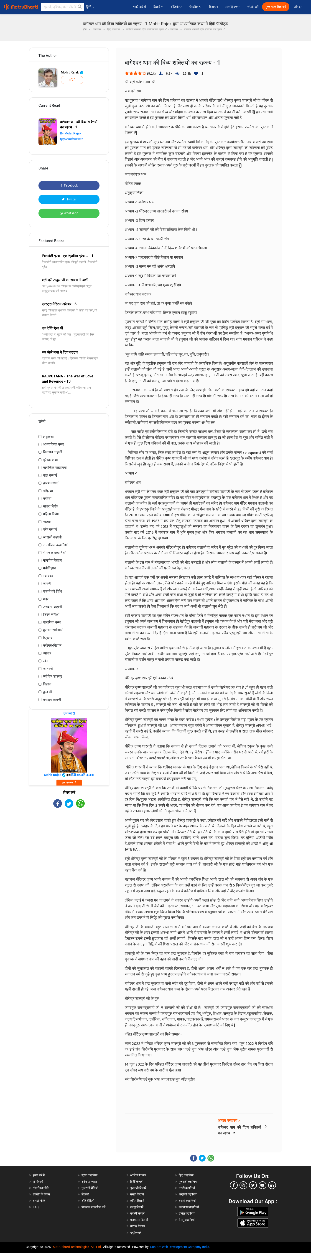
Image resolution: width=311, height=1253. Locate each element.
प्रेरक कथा (50, 460)
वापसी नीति (39, 1200)
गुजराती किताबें (138, 1188)
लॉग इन (298, 7)
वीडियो (175, 6)
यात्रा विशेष (50, 506)
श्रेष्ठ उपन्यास (89, 1181)
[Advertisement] (69, 847)
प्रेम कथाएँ (50, 529)
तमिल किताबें (137, 1200)
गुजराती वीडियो (90, 1188)
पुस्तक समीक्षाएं (52, 630)
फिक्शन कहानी (52, 452)
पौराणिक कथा (52, 622)
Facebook (70, 185)
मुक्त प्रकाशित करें (275, 6)
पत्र (45, 599)
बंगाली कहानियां (187, 1200)
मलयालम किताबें (139, 1220)
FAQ (36, 1207)
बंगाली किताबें (137, 1213)
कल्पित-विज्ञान (52, 645)
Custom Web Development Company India (179, 1247)
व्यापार (47, 653)
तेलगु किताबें (136, 1207)
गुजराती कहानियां (188, 1181)
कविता (47, 498)
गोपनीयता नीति (41, 1188)
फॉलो (72, 80)
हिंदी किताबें (136, 1181)
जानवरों (48, 669)
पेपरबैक (194, 6)
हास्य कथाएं (50, 483)
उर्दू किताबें (135, 1232)
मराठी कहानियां (187, 1188)
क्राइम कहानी (52, 699)
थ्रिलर (47, 638)
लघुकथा (48, 437)
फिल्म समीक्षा (51, 614)
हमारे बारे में (139, 6)
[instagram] (243, 1185)
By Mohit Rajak (70, 133)
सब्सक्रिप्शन (232, 6)
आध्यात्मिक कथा (53, 444)
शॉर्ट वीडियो (88, 1200)
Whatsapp (71, 213)
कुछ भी (47, 692)
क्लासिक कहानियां (55, 467)
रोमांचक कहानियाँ (54, 553)
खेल (45, 661)
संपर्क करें (253, 6)
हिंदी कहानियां (186, 1175)
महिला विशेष (51, 514)
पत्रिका (48, 491)
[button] (80, 7)
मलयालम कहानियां (189, 1207)
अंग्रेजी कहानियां (188, 1194)
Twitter (71, 199)
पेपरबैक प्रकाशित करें (93, 1207)
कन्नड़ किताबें (137, 1226)
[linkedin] (272, 1185)
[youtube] (262, 1185)
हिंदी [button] (88, 7)
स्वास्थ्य (48, 576)
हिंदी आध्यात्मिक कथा (71, 139)
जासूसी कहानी (52, 537)
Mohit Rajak (70, 72)
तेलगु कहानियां (186, 1220)
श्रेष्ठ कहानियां (89, 1175)
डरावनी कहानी (52, 607)
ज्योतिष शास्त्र (52, 676)
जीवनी (47, 583)
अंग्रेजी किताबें (138, 1175)
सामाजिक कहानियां (55, 545)
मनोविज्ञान (49, 568)
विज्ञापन (213, 6)
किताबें (157, 6)
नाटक (47, 522)
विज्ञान (47, 684)
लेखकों (85, 1194)
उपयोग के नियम (41, 1194)
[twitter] (253, 1185)
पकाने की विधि (52, 591)
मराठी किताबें (137, 1194)
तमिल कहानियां (187, 1213)
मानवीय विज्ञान (52, 560)
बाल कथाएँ (50, 475)
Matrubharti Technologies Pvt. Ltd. (78, 1247)
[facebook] (234, 1185)
